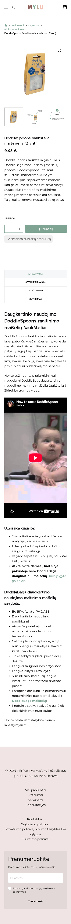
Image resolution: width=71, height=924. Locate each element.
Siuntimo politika (35, 839)
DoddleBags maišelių (29, 701)
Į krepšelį (46, 229)
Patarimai (35, 795)
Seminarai (35, 800)
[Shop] (5, 25)
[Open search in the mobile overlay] (13, 7)
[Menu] (6, 7)
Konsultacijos (36, 805)
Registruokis (35, 901)
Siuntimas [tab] (35, 299)
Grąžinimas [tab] (35, 290)
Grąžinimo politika (34, 824)
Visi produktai (35, 790)
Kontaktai (34, 819)
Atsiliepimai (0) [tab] (35, 282)
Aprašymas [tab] (35, 274)
